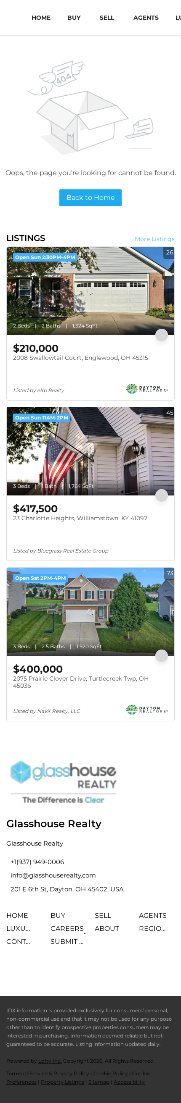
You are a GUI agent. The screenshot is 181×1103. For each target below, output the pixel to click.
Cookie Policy (110, 1073)
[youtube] (84, 970)
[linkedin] (37, 970)
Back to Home (91, 198)
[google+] (107, 970)
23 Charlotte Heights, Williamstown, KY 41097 (80, 518)
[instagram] (61, 970)
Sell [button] (107, 17)
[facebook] (14, 970)
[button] (19, 918)
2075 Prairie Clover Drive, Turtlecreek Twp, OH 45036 (81, 682)
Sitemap (98, 1082)
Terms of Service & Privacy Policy (47, 1073)
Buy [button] (73, 17)
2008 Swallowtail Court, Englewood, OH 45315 (80, 358)
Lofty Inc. (50, 1061)
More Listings (155, 239)
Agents (146, 17)
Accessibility (129, 1082)
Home (41, 17)
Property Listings (62, 1082)
